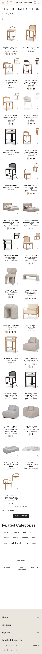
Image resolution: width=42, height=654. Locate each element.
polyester (15, 532)
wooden (25, 538)
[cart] (39, 3)
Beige (7, 14)
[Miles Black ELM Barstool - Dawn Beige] (11, 136)
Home (3, 14)
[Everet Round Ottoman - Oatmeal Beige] (11, 311)
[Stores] (11, 3)
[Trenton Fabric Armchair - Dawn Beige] (31, 311)
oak (33, 538)
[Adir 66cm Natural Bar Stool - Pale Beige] (11, 33)
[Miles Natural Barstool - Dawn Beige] (11, 344)
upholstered (16, 543)
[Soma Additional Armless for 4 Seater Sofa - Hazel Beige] (31, 344)
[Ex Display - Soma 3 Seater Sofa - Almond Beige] (11, 449)
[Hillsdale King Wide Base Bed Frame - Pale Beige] (31, 206)
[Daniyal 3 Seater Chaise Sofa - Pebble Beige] (31, 449)
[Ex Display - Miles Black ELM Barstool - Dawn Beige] (31, 379)
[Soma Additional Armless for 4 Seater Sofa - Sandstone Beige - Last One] (11, 412)
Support (6, 632)
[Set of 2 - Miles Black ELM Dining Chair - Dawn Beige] (11, 241)
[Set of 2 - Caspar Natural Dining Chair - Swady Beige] (11, 101)
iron (26, 543)
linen (5, 543)
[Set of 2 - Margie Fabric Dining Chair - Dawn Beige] (31, 241)
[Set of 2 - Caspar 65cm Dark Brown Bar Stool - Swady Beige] (31, 66)
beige (6, 532)
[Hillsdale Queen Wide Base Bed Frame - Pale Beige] (11, 206)
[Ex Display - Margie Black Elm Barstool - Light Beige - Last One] (11, 379)
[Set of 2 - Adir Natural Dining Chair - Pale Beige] (31, 171)
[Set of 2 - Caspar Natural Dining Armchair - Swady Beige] (11, 66)
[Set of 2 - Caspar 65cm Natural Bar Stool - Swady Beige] (31, 136)
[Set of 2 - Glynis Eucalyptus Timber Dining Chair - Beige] (11, 481)
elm (24, 532)
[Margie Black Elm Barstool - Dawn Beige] (11, 171)
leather (6, 538)
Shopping (6, 624)
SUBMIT (36, 645)
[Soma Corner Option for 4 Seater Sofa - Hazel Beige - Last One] (31, 412)
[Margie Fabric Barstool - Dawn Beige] (31, 33)
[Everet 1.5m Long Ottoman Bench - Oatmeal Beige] (31, 276)
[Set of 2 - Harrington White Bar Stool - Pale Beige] (31, 101)
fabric (32, 532)
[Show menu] (3, 2)
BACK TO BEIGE (21, 516)
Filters (6, 19)
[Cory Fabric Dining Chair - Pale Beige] (11, 276)
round (34, 543)
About (5, 617)
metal (15, 538)
